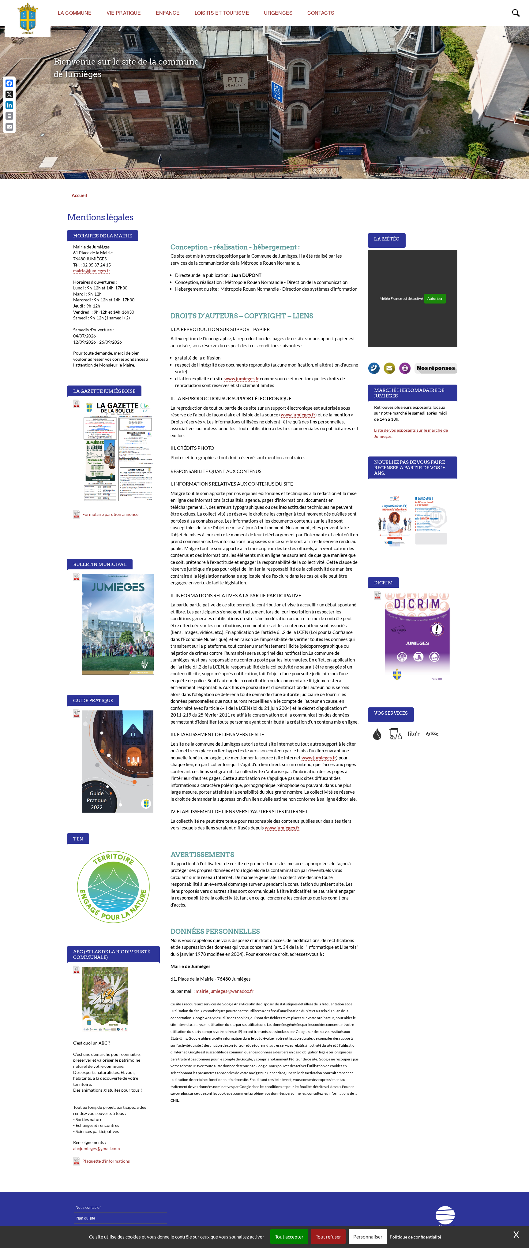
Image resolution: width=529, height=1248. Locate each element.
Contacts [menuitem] (320, 12)
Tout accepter (289, 1236)
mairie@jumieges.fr (91, 270)
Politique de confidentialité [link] (415, 1236)
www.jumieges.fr (241, 378)
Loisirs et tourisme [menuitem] (222, 12)
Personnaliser (367, 1236)
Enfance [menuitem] (168, 12)
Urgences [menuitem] (278, 12)
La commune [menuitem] (75, 12)
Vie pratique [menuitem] (124, 12)
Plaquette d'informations (106, 1161)
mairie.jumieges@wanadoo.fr (224, 991)
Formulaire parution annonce (110, 514)
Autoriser (435, 298)
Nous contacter (88, 1207)
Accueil (79, 195)
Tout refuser (328, 1236)
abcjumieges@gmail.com (96, 1148)
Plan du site (85, 1217)
